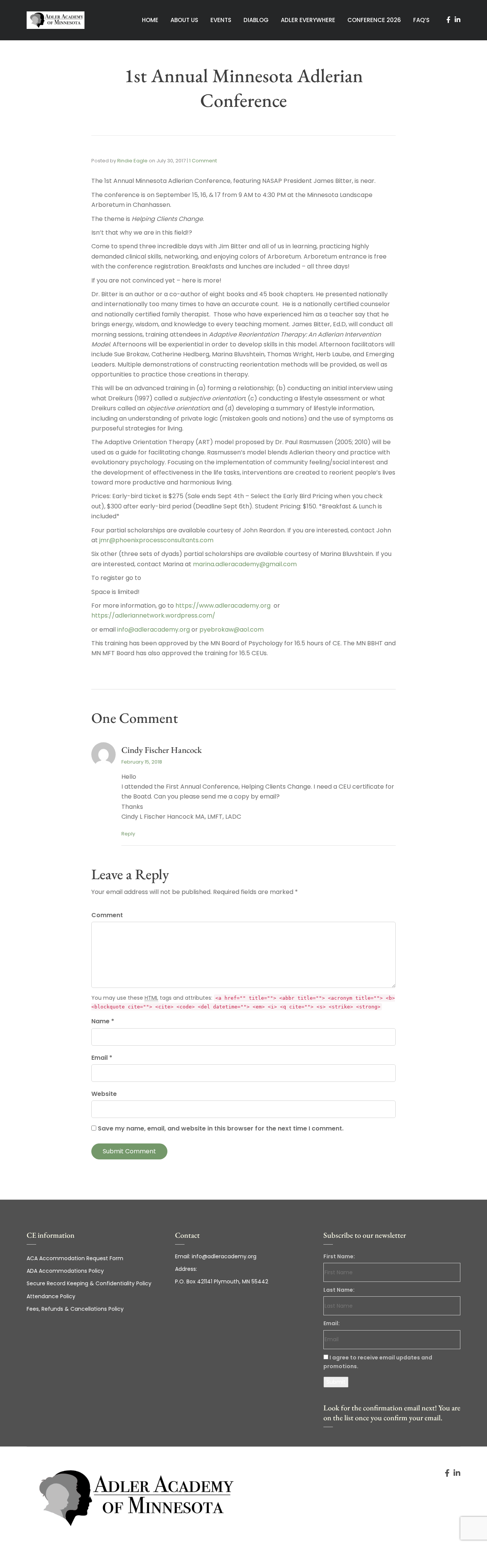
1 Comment (203, 160)
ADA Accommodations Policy (65, 1271)
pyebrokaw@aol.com (231, 629)
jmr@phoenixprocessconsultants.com (156, 540)
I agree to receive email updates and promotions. (377, 1362)
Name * (102, 1021)
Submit (335, 1382)
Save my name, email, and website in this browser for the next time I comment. (221, 1128)
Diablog (256, 20)
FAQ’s (421, 20)
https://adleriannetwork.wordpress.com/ (153, 615)
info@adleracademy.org (153, 629)
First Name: (339, 1256)
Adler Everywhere (308, 20)
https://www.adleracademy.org (223, 605)
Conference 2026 (374, 20)
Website (104, 1093)
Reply (128, 833)
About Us (184, 20)
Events (220, 20)
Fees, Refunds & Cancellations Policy (75, 1309)
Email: (331, 1323)
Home (150, 20)
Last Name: (339, 1290)
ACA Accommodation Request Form (75, 1258)
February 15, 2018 (141, 761)
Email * (101, 1057)
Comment (107, 915)
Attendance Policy (51, 1296)
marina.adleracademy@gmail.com (245, 564)
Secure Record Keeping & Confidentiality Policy (89, 1283)
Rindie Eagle (132, 160)
